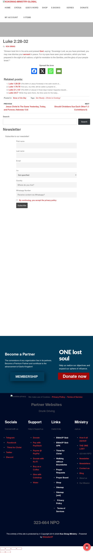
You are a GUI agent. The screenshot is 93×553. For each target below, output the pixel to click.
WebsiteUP (48, 537)
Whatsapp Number (23, 190)
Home (8, 7)
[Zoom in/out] (2, 548)
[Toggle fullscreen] (8, 548)
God (42, 51)
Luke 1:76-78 (14, 86)
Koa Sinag (10, 46)
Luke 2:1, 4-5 (14, 89)
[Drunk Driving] (46, 411)
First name (20, 141)
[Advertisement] (46, 232)
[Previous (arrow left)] (2, 552)
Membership (27, 376)
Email (18, 160)
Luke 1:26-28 (14, 83)
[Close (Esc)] (19, 548)
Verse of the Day (19, 98)
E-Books (55, 7)
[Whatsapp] (51, 71)
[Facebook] (34, 71)
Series (70, 7)
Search (6, 116)
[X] (42, 71)
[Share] (13, 548)
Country (19, 180)
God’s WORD (32, 7)
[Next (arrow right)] (8, 552)
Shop (45, 7)
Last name (20, 151)
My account (11, 17)
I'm (17, 170)
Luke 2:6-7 (13, 92)
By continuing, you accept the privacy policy (37, 200)
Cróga (18, 7)
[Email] (59, 71)
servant (26, 54)
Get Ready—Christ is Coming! (48, 98)
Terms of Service (74, 397)
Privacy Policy (59, 397)
